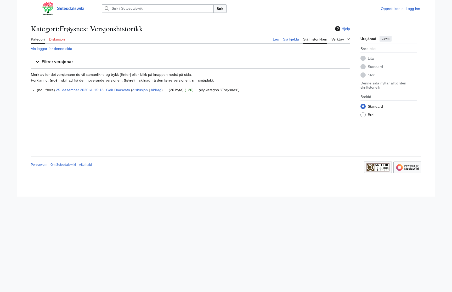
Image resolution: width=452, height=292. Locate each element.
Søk (220, 9)
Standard (375, 67)
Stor (371, 75)
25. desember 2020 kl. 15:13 (80, 90)
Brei (371, 115)
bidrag (156, 90)
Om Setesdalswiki (63, 165)
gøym (385, 39)
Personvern (39, 165)
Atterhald (85, 165)
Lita (371, 58)
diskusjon (140, 90)
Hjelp (346, 29)
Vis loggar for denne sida (51, 49)
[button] (33, 8)
